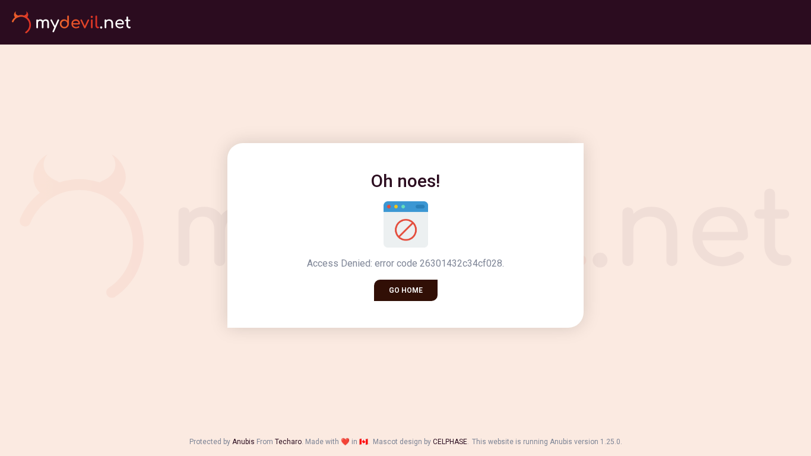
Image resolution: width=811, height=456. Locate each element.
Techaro (288, 442)
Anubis (243, 442)
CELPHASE (450, 442)
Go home (406, 290)
